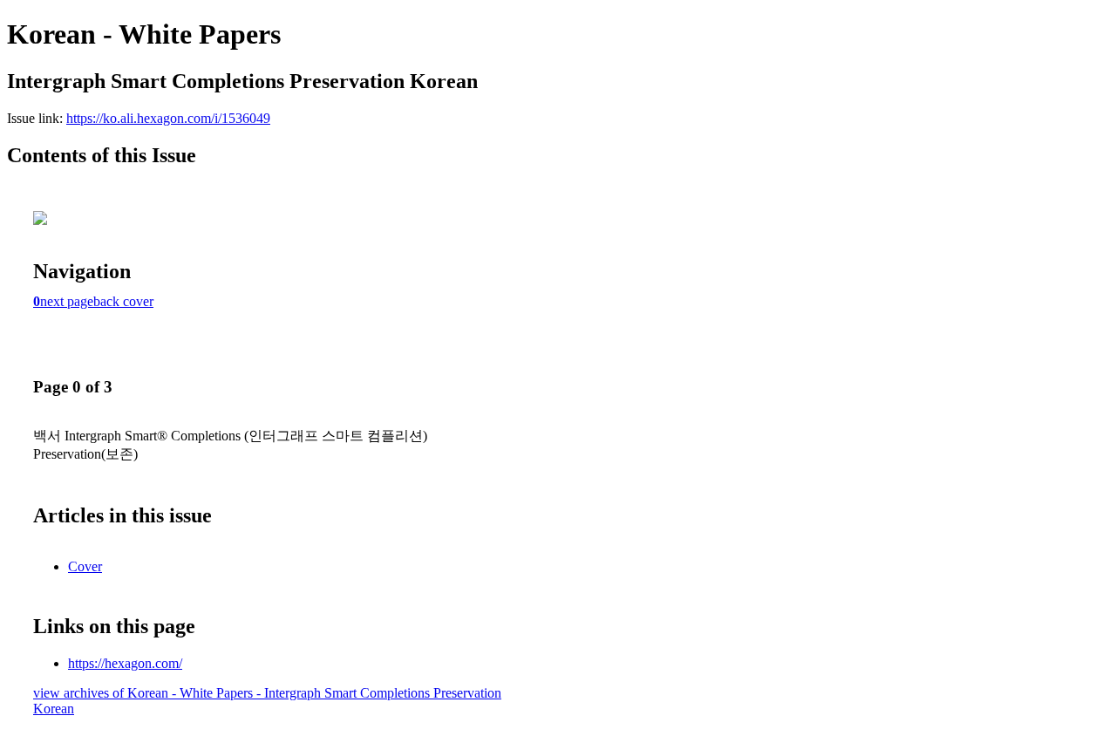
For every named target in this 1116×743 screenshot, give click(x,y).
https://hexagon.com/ (125, 663)
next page (66, 301)
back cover (123, 301)
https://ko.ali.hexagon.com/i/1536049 (168, 118)
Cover (85, 566)
